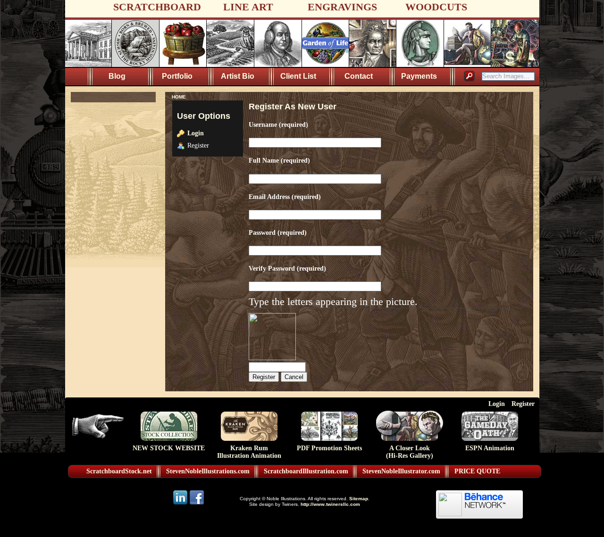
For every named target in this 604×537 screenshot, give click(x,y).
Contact (358, 76)
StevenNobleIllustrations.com (208, 471)
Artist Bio (237, 76)
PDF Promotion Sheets (329, 448)
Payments (419, 76)
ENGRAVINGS (342, 7)
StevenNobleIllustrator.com (401, 471)
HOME (179, 96)
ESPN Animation (489, 448)
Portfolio (177, 76)
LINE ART (248, 7)
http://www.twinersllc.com (330, 504)
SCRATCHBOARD (157, 7)
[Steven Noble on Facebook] (196, 503)
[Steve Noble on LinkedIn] (181, 503)
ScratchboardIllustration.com (306, 471)
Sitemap (358, 498)
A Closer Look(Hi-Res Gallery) (409, 452)
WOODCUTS (436, 7)
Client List (298, 76)
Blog (117, 76)
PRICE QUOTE (477, 471)
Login (195, 133)
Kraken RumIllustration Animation (249, 452)
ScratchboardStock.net (119, 471)
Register (523, 403)
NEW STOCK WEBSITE (169, 448)
